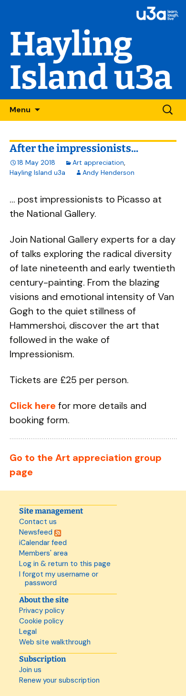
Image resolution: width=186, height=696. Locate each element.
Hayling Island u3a (37, 172)
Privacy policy (41, 610)
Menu (20, 110)
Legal (28, 631)
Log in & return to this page (65, 563)
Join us (30, 670)
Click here (33, 405)
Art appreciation (98, 162)
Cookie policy (41, 621)
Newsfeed (36, 532)
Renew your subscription (59, 680)
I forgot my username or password (58, 578)
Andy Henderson (108, 172)
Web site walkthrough (55, 642)
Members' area (43, 553)
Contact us (38, 521)
